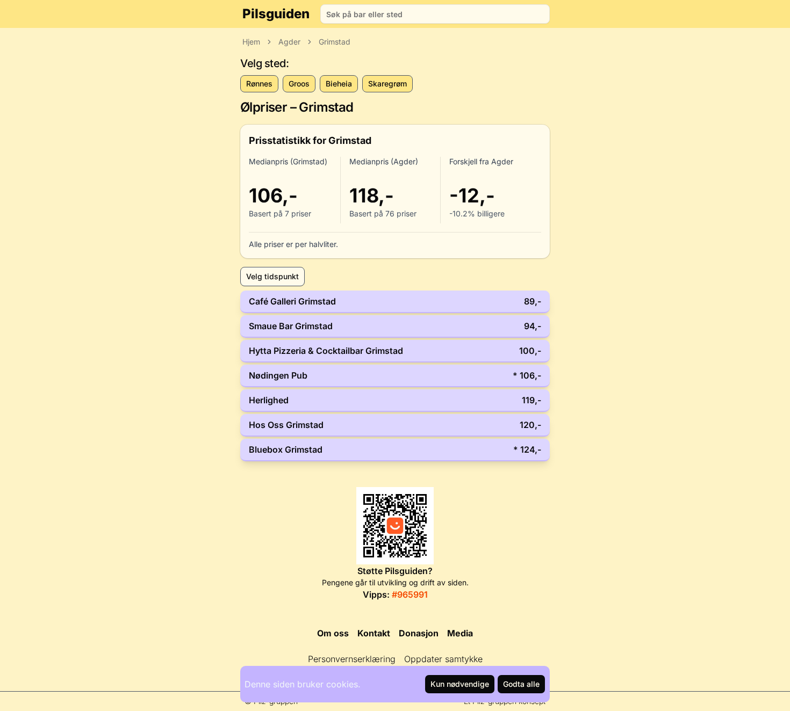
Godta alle (521, 683)
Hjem (251, 41)
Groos (299, 83)
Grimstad (334, 41)
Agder (289, 41)
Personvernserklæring (352, 659)
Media (460, 633)
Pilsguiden (276, 13)
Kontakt (373, 633)
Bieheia (339, 83)
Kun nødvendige (459, 683)
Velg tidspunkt (272, 276)
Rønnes (259, 83)
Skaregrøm (387, 83)
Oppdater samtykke (443, 659)
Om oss (333, 633)
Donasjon (419, 633)
